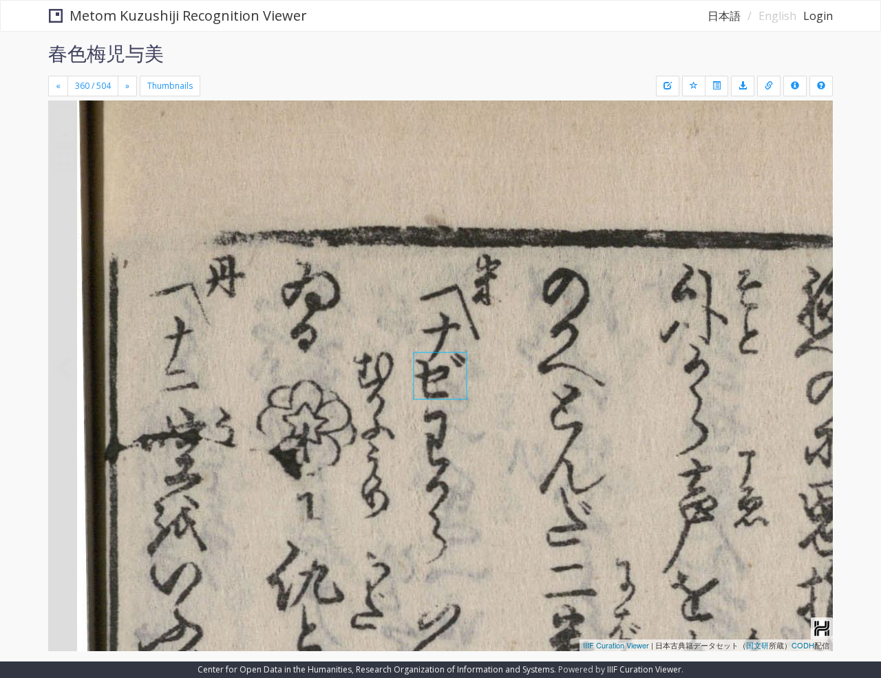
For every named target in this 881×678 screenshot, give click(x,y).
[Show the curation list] (716, 86)
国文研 (757, 644)
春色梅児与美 (106, 53)
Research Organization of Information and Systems (455, 669)
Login (818, 15)
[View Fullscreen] (64, 159)
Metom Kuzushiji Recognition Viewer (188, 15)
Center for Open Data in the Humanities (275, 669)
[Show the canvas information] (769, 86)
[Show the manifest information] (795, 86)
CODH (803, 644)
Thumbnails (170, 86)
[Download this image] (742, 86)
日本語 (724, 15)
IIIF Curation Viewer (616, 644)
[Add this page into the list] (693, 86)
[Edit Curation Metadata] (667, 86)
